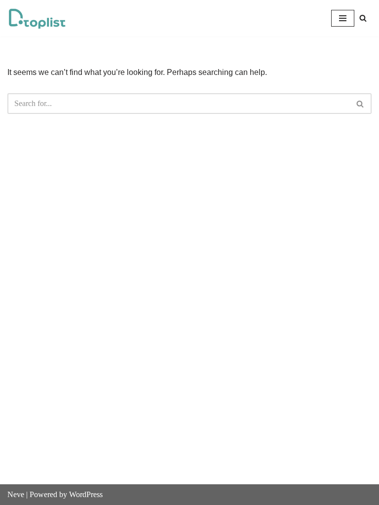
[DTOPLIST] (37, 18)
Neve (15, 494)
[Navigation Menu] (342, 18)
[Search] (363, 18)
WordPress (86, 494)
